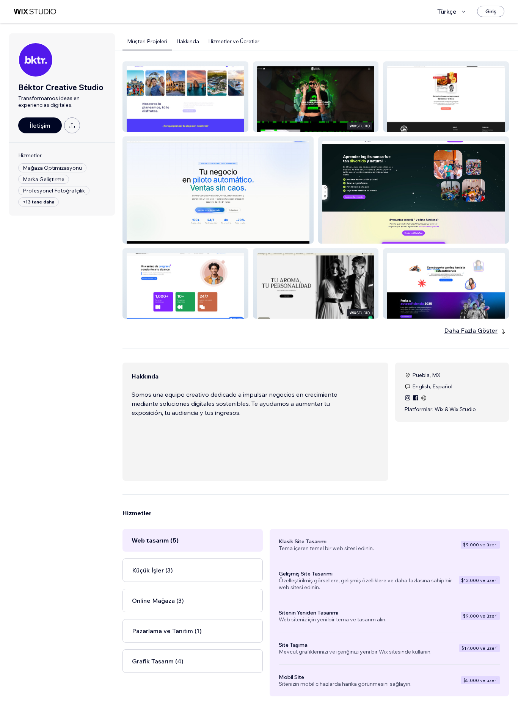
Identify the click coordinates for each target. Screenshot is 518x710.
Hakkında (187, 41)
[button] (185, 96)
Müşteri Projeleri (147, 41)
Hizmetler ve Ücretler (233, 41)
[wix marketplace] (35, 11)
